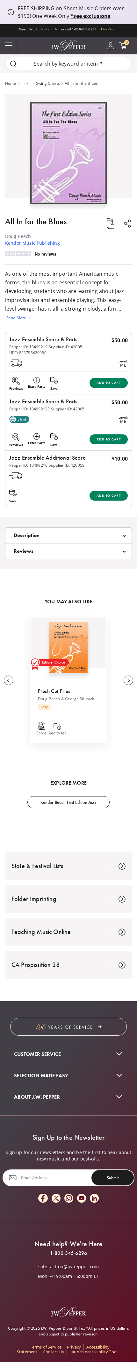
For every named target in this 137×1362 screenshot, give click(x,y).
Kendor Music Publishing (32, 243)
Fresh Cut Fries (54, 690)
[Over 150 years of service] (68, 1027)
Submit (113, 1178)
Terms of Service (46, 1347)
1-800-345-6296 (68, 1253)
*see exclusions (90, 16)
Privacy (74, 1347)
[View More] (26, 83)
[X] (56, 1199)
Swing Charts (48, 83)
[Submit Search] (13, 63)
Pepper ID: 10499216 (28, 465)
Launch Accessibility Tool (93, 1352)
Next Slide (128, 680)
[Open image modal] (68, 155)
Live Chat (108, 29)
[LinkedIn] (94, 1199)
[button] (68, 151)
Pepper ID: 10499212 (28, 347)
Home (10, 83)
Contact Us (49, 29)
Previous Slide (8, 680)
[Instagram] (68, 1199)
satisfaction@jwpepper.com (68, 1266)
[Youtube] (81, 1199)
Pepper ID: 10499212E (29, 409)
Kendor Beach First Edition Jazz (68, 802)
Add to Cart (109, 383)
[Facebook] (43, 1199)
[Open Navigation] (8, 45)
